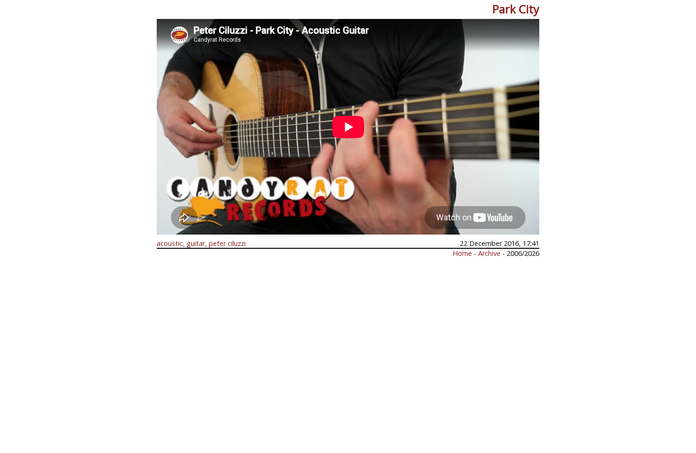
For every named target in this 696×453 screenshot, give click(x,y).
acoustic (170, 243)
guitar (196, 243)
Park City (515, 9)
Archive (490, 253)
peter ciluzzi (227, 243)
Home (462, 253)
